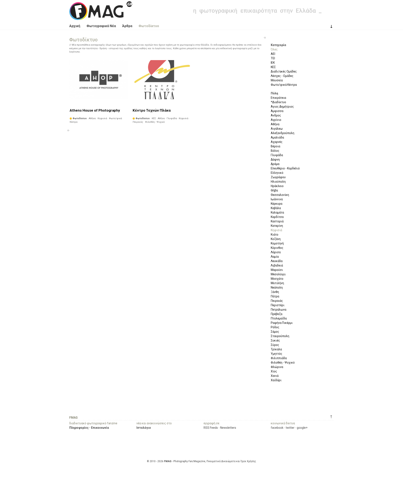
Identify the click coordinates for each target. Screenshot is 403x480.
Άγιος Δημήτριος (282, 106)
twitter (290, 427)
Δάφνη (275, 159)
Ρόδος (275, 327)
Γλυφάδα (277, 155)
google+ (302, 427)
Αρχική (74, 26)
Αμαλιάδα (277, 137)
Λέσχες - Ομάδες (282, 76)
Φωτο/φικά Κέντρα (284, 84)
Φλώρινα (277, 367)
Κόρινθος (277, 247)
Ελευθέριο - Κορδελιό (285, 168)
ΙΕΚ (273, 62)
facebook (277, 427)
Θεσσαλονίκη (280, 194)
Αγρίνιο (276, 119)
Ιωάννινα (277, 199)
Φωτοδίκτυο (149, 26)
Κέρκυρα (276, 203)
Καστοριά (277, 221)
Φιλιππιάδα (279, 358)
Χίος (274, 371)
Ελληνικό (277, 172)
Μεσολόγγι (278, 274)
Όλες (274, 49)
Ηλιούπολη (278, 181)
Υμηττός (276, 353)
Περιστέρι (277, 305)
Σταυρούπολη (280, 336)
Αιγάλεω (277, 128)
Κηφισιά (276, 230)
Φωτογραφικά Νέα (101, 26)
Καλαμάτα (277, 212)
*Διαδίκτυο (278, 102)
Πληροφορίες (79, 427)
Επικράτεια (278, 97)
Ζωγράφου (278, 177)
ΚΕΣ (273, 67)
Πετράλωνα (278, 309)
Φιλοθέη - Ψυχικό (283, 362)
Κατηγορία (278, 45)
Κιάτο (274, 234)
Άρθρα (127, 26)
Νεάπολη (277, 287)
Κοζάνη (276, 239)
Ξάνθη (275, 292)
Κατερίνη (277, 225)
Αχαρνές (277, 142)
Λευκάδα (277, 261)
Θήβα (274, 190)
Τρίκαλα (276, 349)
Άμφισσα (277, 111)
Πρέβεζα (276, 314)
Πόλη (274, 93)
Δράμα (275, 164)
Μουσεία (277, 80)
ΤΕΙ (273, 58)
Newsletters (228, 427)
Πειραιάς (277, 300)
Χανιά (275, 375)
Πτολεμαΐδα (279, 318)
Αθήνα (275, 124)
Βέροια (275, 146)
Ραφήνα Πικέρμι (282, 322)
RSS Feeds (211, 427)
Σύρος (275, 345)
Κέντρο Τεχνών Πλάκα (152, 110)
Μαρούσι (277, 270)
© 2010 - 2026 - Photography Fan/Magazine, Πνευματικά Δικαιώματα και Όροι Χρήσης (201, 461)
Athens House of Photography (95, 110)
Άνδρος (276, 115)
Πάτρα (275, 296)
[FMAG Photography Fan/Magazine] (100, 16)
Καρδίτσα (277, 217)
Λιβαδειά (277, 265)
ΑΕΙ (273, 53)
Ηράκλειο (277, 186)
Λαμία (275, 256)
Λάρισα (276, 252)
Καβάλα (276, 208)
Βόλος (275, 150)
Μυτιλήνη (277, 283)
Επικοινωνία (100, 427)
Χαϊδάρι (276, 380)
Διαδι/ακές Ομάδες (284, 71)
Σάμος (275, 331)
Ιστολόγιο (143, 427)
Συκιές (275, 340)
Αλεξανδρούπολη (282, 133)
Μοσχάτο (277, 278)
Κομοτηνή (277, 243)
